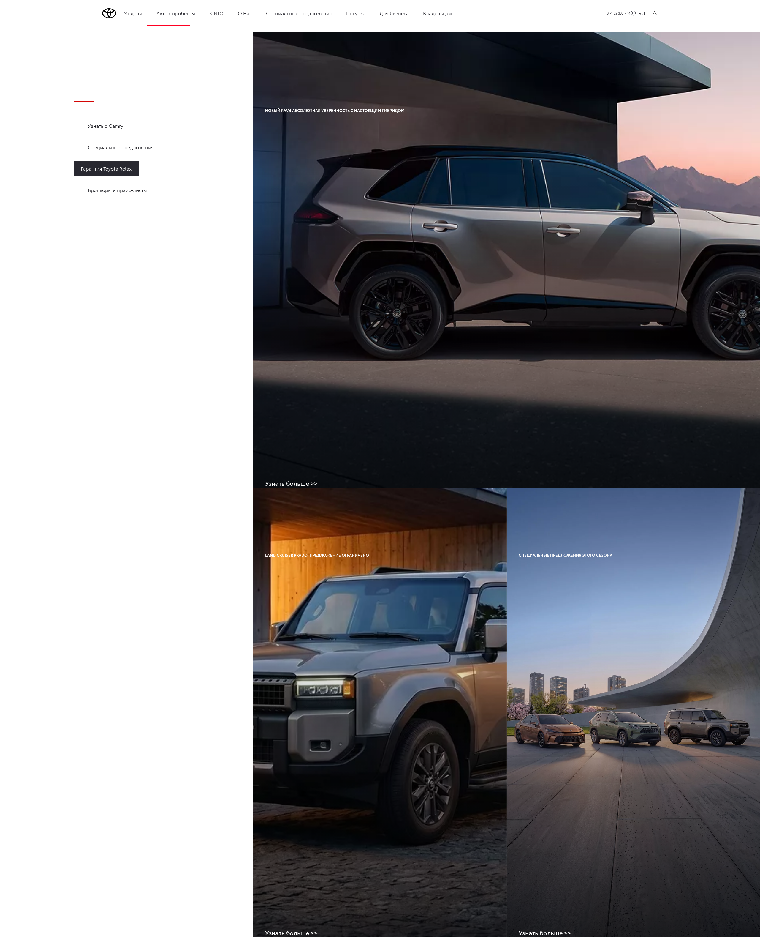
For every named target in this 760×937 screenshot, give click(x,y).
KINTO (216, 13)
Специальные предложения (299, 13)
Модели (133, 13)
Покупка (355, 13)
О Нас (245, 13)
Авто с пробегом (175, 13)
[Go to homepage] (109, 13)
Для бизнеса (394, 13)
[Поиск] (655, 13)
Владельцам (437, 13)
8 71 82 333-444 (618, 13)
